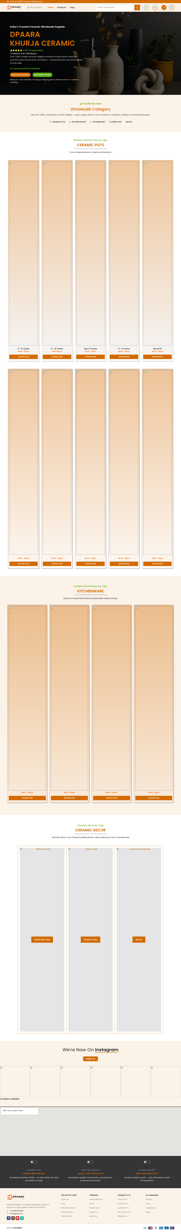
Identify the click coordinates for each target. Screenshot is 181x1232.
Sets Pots (93, 1216)
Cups (148, 1203)
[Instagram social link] (13, 1218)
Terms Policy (66, 1216)
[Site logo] (14, 7)
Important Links (69, 1195)
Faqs (63, 1203)
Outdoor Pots (123, 1208)
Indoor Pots (122, 1203)
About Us (65, 1199)
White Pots (122, 1216)
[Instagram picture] (15, 1081)
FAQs (69, 79)
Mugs (148, 1212)
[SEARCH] (137, 7)
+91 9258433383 (16, 1211)
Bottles (149, 1199)
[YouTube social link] (17, 1218)
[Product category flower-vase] (90, 940)
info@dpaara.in (16, 1213)
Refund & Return (68, 1208)
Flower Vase (94, 1208)
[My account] (171, 7)
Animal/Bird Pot (96, 1199)
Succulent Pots (124, 1212)
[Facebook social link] (8, 1218)
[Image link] (23, 253)
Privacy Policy (67, 1212)
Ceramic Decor (90, 830)
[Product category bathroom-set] (42, 940)
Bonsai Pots (122, 1199)
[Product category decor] (139, 940)
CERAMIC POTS (90, 145)
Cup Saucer (151, 1208)
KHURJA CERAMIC (11, 1099)
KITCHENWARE (90, 591)
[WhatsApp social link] (22, 1218)
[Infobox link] (90, 1171)
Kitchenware (152, 1195)
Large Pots (93, 1212)
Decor (92, 1203)
